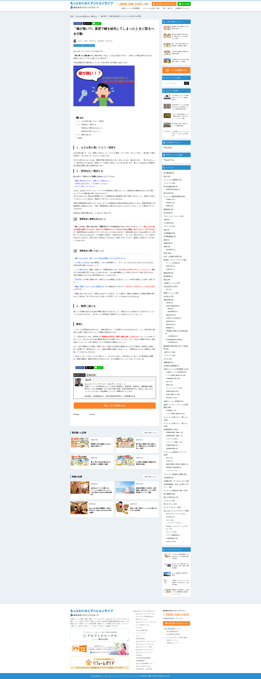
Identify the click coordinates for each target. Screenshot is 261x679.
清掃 (165, 246)
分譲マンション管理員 (172, 401)
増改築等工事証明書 (172, 467)
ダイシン (139, 636)
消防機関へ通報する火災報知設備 (177, 331)
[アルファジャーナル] (99, 635)
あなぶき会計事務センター (144, 663)
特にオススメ (168, 504)
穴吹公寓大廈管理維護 (143, 658)
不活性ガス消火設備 (172, 318)
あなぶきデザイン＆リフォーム (146, 641)
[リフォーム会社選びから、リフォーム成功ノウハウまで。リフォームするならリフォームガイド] (99, 663)
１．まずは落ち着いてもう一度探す (91, 121)
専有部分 (169, 202)
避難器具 (169, 328)
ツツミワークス (141, 633)
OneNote (169, 517)
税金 (165, 280)
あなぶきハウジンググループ (174, 511)
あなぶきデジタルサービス (144, 650)
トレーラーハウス (173, 523)
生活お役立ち (168, 286)
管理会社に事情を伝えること (91, 128)
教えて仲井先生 (169, 497)
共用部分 (169, 199)
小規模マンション (170, 283)
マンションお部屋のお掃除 (173, 474)
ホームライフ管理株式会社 (144, 616)
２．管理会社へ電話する (87, 124)
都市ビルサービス (142, 619)
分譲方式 (169, 269)
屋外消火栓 (169, 324)
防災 (165, 176)
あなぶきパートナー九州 (144, 647)
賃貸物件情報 (170, 448)
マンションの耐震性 (171, 180)
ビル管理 (167, 223)
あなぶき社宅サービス (143, 666)
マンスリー (168, 355)
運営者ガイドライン (173, 643)
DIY (167, 289)
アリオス (139, 627)
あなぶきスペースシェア (174, 514)
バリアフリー (170, 470)
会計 (167, 381)
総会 (165, 230)
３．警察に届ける (84, 135)
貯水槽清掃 (168, 173)
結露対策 (167, 243)
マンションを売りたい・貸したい (176, 417)
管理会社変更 (170, 391)
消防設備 (167, 300)
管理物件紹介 (168, 429)
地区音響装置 (172, 311)
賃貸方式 (169, 266)
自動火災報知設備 (172, 306)
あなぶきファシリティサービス (146, 622)
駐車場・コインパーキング (173, 260)
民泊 (165, 253)
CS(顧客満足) (170, 538)
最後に (80, 138)
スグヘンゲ (168, 226)
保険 (167, 385)
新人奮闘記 (168, 494)
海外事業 (167, 276)
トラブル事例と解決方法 (174, 375)
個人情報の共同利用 (173, 634)
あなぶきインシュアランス (144, 644)
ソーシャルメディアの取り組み (176, 637)
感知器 (170, 308)
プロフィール (80, 375)
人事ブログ (168, 352)
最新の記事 (92, 375)
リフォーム (168, 183)
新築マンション (169, 293)
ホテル (166, 359)
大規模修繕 (168, 233)
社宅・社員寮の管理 (171, 256)
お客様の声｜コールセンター (174, 481)
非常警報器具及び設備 (173, 339)
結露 (165, 240)
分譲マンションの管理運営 (130, 8)
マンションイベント (172, 388)
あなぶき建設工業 (142, 630)
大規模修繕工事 (171, 378)
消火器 (168, 303)
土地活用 (167, 477)
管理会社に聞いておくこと (91, 131)
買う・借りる (167, 8)
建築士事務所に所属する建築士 (176, 464)
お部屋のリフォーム (182, 8)
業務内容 (167, 209)
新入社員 (167, 193)
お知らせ (169, 541)
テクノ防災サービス (142, 625)
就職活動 (167, 362)
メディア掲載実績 (172, 535)
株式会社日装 (140, 638)
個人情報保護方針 (172, 631)
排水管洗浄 (169, 249)
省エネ (168, 458)
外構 (165, 219)
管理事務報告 (168, 236)
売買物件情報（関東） (173, 432)
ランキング (168, 500)
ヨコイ (168, 520)
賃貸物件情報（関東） (173, 435)
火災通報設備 (172, 336)
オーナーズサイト (170, 507)
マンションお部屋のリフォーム (175, 452)
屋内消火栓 (169, 321)
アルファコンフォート (172, 216)
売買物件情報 (170, 445)
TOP (71, 16)
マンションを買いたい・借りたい (86, 16)
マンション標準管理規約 (173, 196)
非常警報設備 (172, 342)
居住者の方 (169, 397)
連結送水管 (169, 315)
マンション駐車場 (172, 263)
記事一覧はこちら (150, 432)
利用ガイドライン (172, 640)
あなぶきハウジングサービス (145, 614)
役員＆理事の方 (171, 394)
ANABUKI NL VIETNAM (144, 669)
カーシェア (169, 532)
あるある (167, 296)
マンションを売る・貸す (151, 8)
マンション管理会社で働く (173, 490)
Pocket (92, 414)
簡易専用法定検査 (172, 189)
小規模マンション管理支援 (174, 372)
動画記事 (167, 273)
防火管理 (167, 213)
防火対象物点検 (169, 186)
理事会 (168, 206)
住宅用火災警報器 (170, 366)
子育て (168, 461)
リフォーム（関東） (172, 442)
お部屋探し (169, 410)
